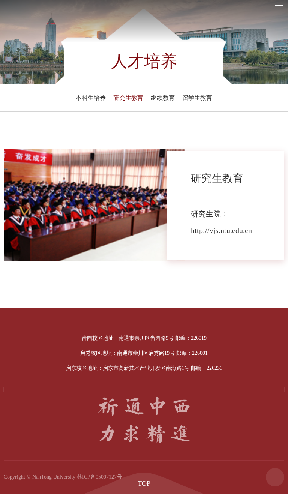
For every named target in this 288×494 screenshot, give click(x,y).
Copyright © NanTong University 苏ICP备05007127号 (63, 477)
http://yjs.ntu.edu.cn (221, 230)
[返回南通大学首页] (144, 2)
